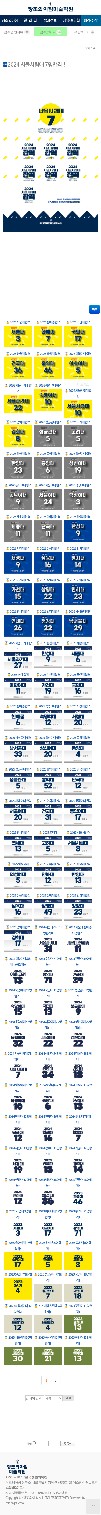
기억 (29, 1443)
